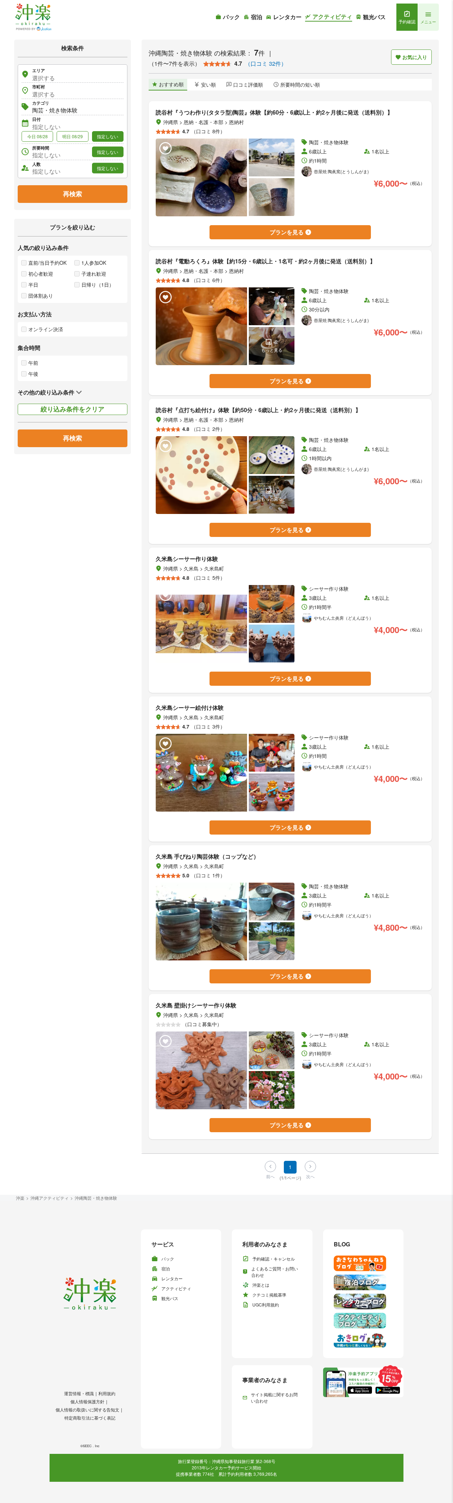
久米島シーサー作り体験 (187, 559)
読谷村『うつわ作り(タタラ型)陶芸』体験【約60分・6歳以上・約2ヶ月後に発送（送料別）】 (274, 112)
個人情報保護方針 (87, 1401)
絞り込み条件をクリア (72, 409)
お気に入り (414, 56)
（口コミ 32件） (266, 63)
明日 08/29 (72, 136)
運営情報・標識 (79, 1393)
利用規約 (106, 1393)
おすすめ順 (171, 84)
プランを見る (287, 232)
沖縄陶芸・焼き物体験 (96, 1198)
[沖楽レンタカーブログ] (363, 1301)
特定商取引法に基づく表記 (89, 1418)
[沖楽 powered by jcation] (32, 17)
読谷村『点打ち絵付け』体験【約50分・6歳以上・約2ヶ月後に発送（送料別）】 (258, 410)
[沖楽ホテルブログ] (363, 1282)
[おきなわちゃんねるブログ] (363, 1263)
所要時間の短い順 (300, 84)
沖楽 (20, 1198)
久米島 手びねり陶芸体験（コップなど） (207, 856)
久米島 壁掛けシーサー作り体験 (196, 1005)
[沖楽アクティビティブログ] (363, 1320)
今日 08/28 (37, 136)
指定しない (107, 136)
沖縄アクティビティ (49, 1198)
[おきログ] (363, 1339)
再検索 (72, 193)
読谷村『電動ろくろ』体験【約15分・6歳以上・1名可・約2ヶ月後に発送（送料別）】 (265, 261)
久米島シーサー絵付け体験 (190, 707)
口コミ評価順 (248, 84)
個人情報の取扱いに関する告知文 (87, 1409)
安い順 (208, 84)
